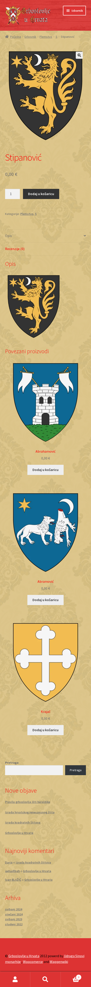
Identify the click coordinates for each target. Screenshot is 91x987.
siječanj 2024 (14, 914)
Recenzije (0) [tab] (15, 249)
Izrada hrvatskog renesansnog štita (30, 812)
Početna (15, 37)
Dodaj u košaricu (41, 194)
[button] (79, 55)
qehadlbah (12, 871)
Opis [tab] (8, 235)
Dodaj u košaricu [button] (45, 469)
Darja (9, 862)
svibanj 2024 (13, 909)
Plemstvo (46, 37)
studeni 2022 (14, 924)
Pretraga (12, 763)
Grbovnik (30, 37)
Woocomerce (33, 961)
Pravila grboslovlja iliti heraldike (27, 802)
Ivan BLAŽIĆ (13, 880)
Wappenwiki (59, 961)
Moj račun (15, 979)
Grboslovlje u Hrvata (19, 833)
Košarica (70, 975)
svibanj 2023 (13, 919)
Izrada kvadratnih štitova (22, 822)
